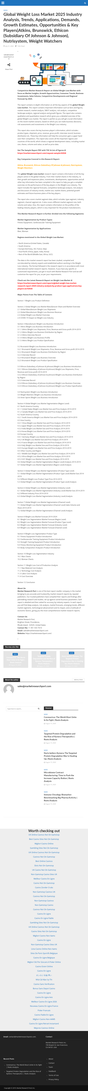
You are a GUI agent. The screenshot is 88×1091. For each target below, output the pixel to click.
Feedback (52, 1071)
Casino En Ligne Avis (44, 997)
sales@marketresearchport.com (9, 57)
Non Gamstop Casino (44, 905)
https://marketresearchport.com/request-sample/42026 (42, 153)
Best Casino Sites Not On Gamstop (44, 839)
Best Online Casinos (44, 861)
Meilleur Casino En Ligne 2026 (44, 1001)
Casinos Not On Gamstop (44, 857)
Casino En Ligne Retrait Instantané (44, 1023)
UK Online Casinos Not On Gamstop (44, 834)
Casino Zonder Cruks (44, 887)
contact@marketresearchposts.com (22, 1037)
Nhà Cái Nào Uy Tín (44, 979)
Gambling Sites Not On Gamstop (44, 848)
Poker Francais (44, 1010)
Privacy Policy (54, 1079)
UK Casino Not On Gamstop (44, 870)
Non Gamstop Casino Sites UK (44, 874)
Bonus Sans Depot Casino (44, 988)
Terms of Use (54, 1075)
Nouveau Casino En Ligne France (44, 1006)
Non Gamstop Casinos (44, 900)
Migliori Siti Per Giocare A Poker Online (44, 962)
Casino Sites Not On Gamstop (44, 931)
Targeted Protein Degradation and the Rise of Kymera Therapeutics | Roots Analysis (44, 660)
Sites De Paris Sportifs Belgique (44, 953)
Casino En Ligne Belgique (44, 957)
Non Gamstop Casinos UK (44, 892)
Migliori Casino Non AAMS (44, 1019)
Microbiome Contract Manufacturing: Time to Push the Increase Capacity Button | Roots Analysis (59, 777)
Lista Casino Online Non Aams (44, 949)
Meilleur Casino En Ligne (44, 878)
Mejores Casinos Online (44, 1028)
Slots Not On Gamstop (44, 865)
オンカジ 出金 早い (44, 975)
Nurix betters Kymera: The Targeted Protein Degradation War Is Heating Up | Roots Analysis (72, 660)
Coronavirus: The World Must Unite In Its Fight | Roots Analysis (15, 660)
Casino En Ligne (44, 914)
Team (51, 1067)
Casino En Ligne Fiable (44, 918)
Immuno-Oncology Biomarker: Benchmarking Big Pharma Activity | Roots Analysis (60, 797)
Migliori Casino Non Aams (44, 935)
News (5, 10)
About (51, 1059)
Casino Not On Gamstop (44, 883)
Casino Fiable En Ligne (44, 1015)
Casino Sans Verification (44, 984)
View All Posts (78, 680)
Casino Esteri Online (44, 966)
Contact (51, 1063)
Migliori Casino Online (44, 843)
